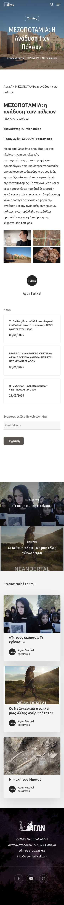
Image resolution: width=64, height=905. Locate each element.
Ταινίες (32, 18)
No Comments (49, 58)
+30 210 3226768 (34, 850)
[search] (52, 4)
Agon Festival (17, 58)
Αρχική (8, 86)
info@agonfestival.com (32, 856)
